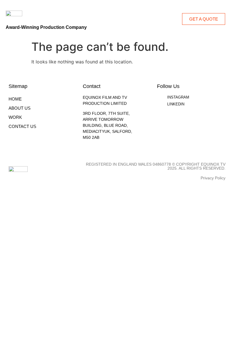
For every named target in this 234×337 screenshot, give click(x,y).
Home (15, 99)
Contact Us (22, 126)
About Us (20, 108)
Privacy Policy (213, 178)
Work (15, 117)
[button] (175, 19)
